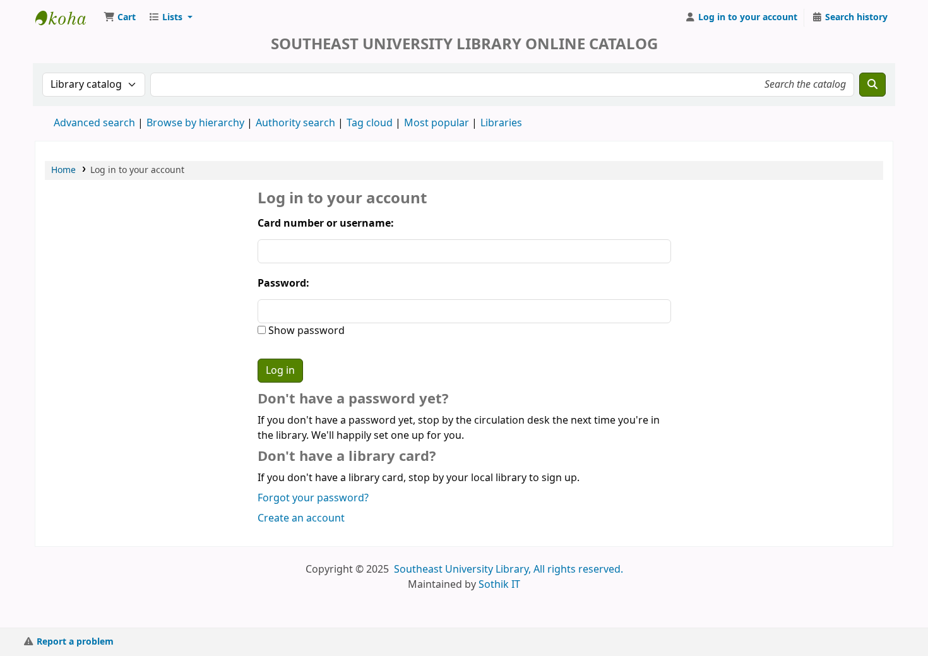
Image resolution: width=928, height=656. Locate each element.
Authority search (295, 123)
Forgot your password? (313, 498)
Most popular (436, 123)
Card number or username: (326, 223)
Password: (283, 283)
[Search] (872, 85)
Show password (305, 330)
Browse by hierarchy (195, 123)
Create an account (301, 518)
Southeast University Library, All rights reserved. (508, 569)
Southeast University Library (66, 17)
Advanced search (94, 123)
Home (63, 170)
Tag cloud (370, 123)
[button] (119, 18)
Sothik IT (499, 584)
